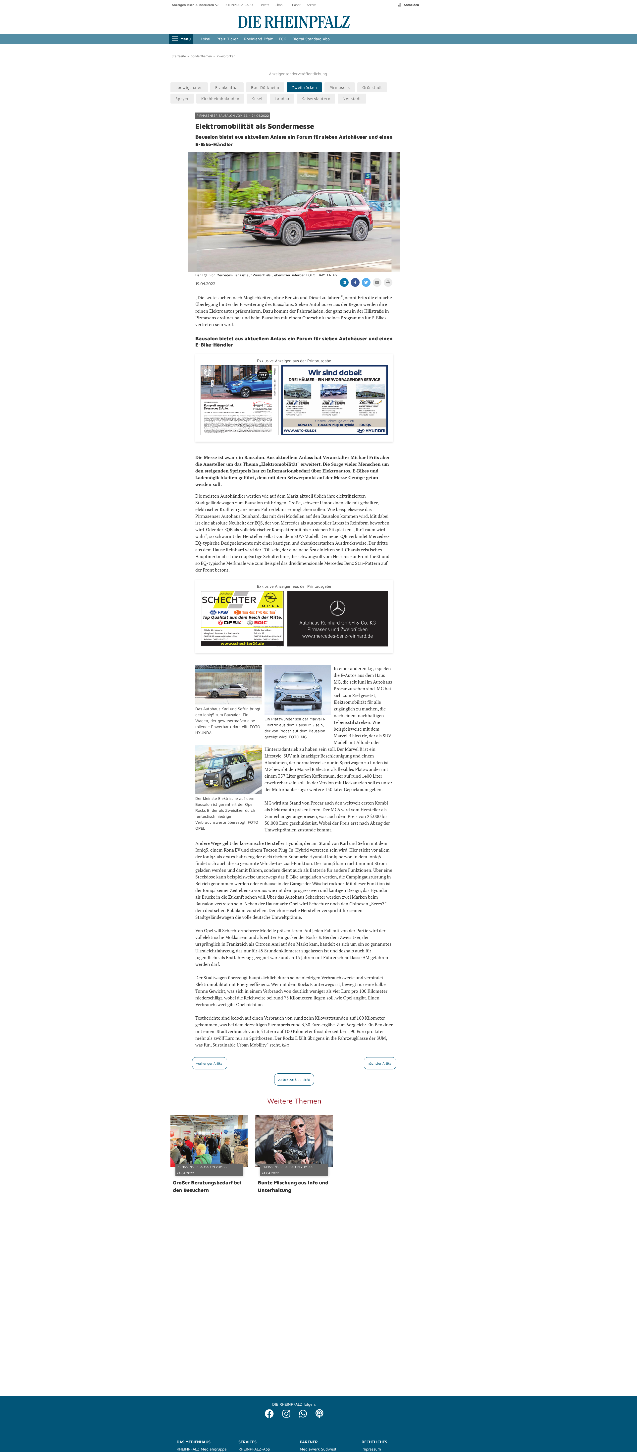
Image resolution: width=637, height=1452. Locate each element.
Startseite (179, 56)
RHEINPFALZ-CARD (239, 5)
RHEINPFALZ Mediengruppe (202, 1449)
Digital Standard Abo (311, 39)
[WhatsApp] (303, 1412)
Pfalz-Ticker (227, 39)
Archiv (311, 5)
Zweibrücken (226, 56)
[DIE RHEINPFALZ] (294, 27)
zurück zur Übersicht (294, 1079)
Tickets (264, 5)
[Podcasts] (319, 1412)
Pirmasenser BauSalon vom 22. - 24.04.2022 (233, 115)
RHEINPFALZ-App (254, 1449)
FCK (282, 39)
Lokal (205, 39)
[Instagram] (286, 1412)
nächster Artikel (380, 1063)
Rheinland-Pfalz (258, 39)
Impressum (371, 1449)
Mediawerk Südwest (318, 1449)
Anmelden (411, 5)
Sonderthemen (201, 56)
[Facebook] (269, 1412)
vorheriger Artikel (209, 1063)
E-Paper (295, 5)
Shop (278, 5)
